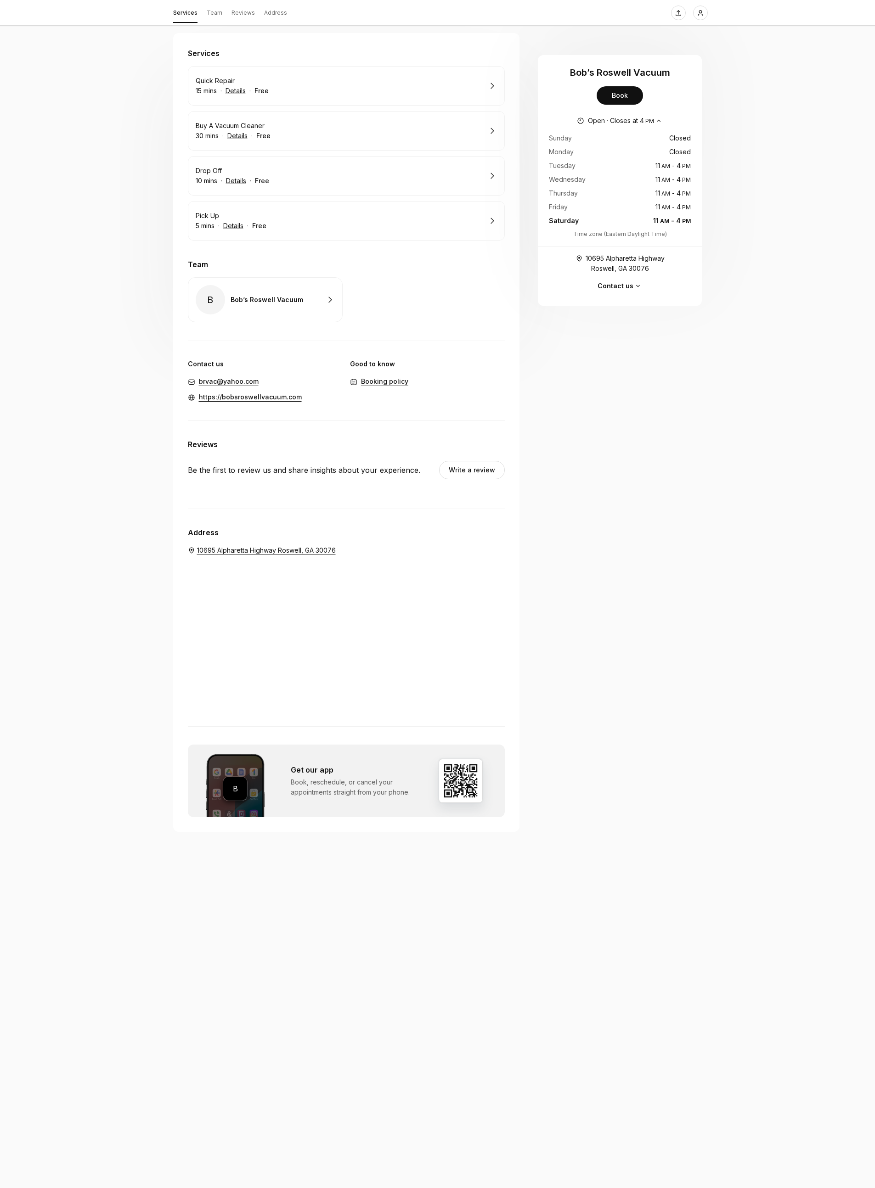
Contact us (615, 286)
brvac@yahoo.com (229, 381)
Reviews (243, 12)
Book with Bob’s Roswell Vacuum (265, 300)
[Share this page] (678, 13)
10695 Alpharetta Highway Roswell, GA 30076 (625, 263)
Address (275, 12)
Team (214, 12)
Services (185, 12)
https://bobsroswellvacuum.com (250, 397)
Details (236, 91)
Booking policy (384, 381)
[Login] (700, 13)
